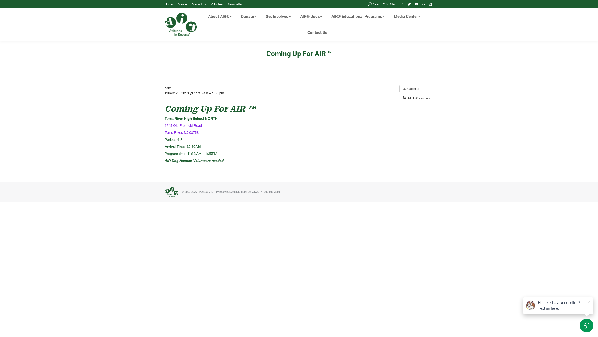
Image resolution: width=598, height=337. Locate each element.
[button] (416, 98)
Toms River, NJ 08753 (182, 133)
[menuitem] (169, 4)
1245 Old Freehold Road (183, 126)
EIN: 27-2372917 (252, 191)
